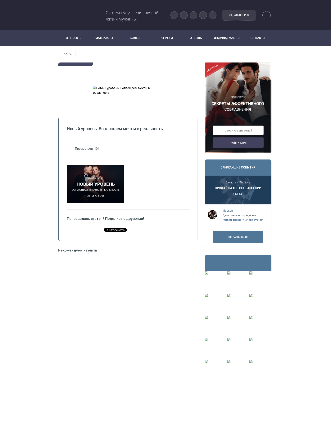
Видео (135, 38)
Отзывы (196, 38)
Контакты (257, 38)
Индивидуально (227, 38)
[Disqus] (128, 305)
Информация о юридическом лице (142, 408)
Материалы (104, 38)
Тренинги (165, 38)
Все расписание (238, 237)
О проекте (73, 38)
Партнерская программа (136, 419)
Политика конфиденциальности (141, 414)
